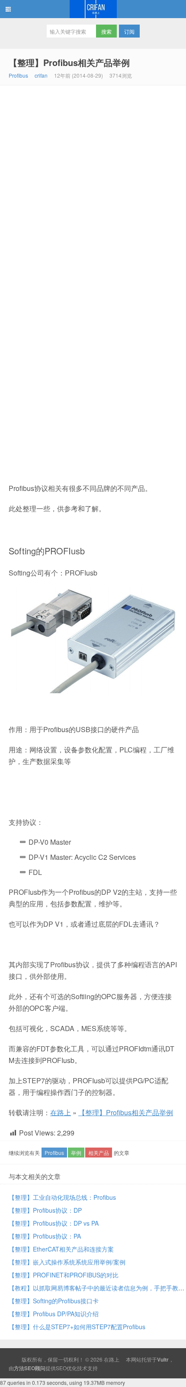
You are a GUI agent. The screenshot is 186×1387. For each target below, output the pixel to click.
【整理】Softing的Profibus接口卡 (54, 1300)
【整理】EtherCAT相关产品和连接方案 (61, 1249)
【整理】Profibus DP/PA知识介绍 (54, 1313)
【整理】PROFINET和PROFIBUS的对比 (64, 1275)
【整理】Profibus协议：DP (45, 1210)
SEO (61, 1367)
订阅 (129, 31)
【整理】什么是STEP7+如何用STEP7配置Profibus (77, 1326)
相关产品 (98, 1152)
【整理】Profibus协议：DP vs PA (54, 1223)
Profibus (18, 75)
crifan (41, 75)
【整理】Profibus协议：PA (45, 1236)
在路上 (93, 9)
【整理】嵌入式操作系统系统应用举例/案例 (67, 1262)
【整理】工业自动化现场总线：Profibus (62, 1197)
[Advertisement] (93, 182)
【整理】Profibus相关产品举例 (69, 62)
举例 (76, 1152)
